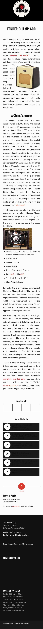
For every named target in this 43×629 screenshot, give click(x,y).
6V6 (22, 274)
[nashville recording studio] (21, 10)
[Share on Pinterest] (26, 407)
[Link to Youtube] (34, 626)
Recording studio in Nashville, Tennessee (18, 544)
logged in (15, 506)
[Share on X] (17, 407)
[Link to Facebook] (28, 626)
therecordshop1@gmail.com (18, 535)
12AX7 (11, 274)
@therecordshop (10, 385)
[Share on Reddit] (35, 407)
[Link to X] (31, 626)
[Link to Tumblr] (38, 626)
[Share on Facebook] (7, 407)
